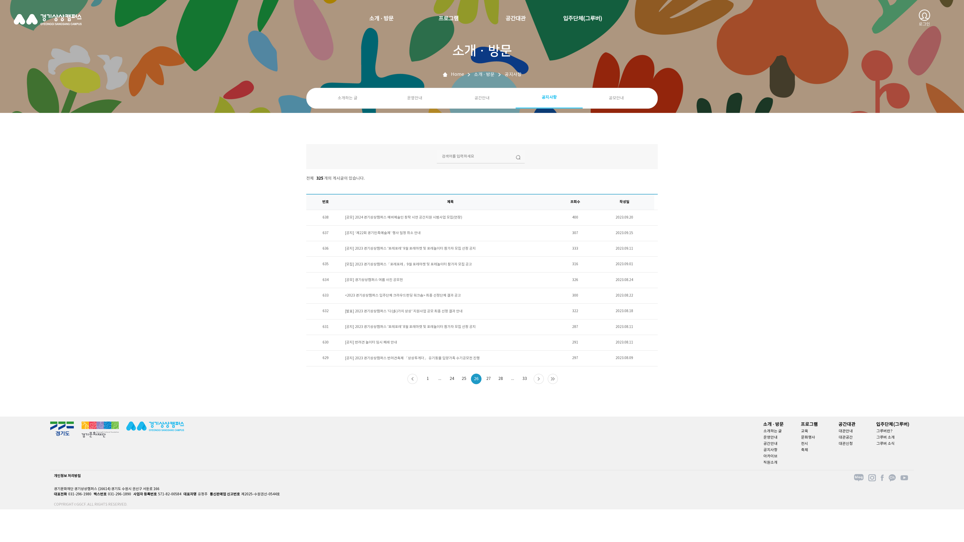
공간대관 (516, 19)
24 (452, 378)
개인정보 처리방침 (67, 476)
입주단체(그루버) (582, 19)
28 (500, 378)
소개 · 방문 (381, 19)
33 (524, 378)
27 (488, 378)
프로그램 (449, 19)
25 (464, 378)
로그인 (924, 24)
